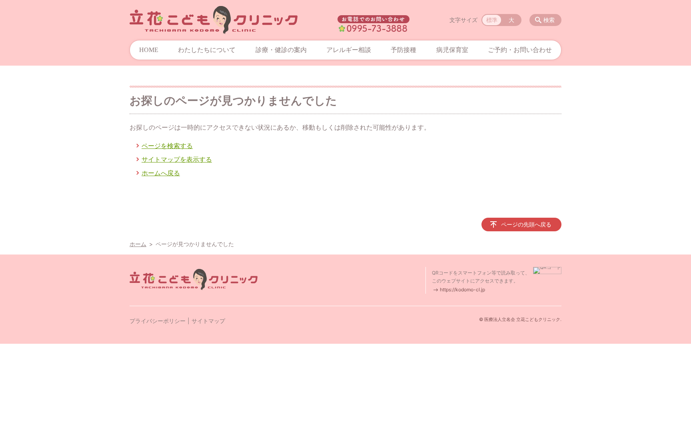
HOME (148, 49)
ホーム (138, 244)
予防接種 (403, 49)
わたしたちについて (207, 49)
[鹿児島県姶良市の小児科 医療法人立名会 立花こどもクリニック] (214, 20)
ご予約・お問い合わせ (520, 49)
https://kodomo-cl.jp (462, 290)
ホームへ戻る (161, 173)
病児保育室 (452, 49)
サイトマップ (208, 320)
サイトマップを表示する (177, 159)
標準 (491, 19)
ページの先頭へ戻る (526, 224)
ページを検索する (167, 146)
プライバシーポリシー (158, 320)
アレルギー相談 (348, 49)
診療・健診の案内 (281, 49)
